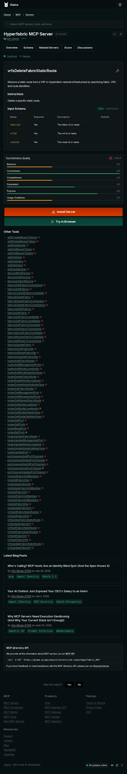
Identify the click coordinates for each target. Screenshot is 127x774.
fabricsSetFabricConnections (24, 340)
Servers (30, 14)
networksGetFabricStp (20, 348)
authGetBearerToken (19, 249)
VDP (88, 712)
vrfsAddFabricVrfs (18, 516)
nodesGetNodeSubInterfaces (24, 416)
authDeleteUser (16, 245)
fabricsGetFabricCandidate (23, 316)
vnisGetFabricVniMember (22, 496)
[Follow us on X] (122, 765)
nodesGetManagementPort (23, 392)
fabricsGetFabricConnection (23, 324)
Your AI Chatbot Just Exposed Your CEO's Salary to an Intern (48, 591)
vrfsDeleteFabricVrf (19, 523)
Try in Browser (66, 221)
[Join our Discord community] (112, 765)
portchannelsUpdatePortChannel (26, 472)
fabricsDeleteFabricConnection (25, 301)
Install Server (66, 211)
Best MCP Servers (14, 721)
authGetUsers (15, 261)
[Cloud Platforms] (114, 34)
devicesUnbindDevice (20, 281)
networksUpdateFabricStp (22, 356)
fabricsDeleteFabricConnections (26, 304)
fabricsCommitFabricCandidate (25, 292)
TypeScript (12, 56)
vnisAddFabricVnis (18, 480)
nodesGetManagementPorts (23, 396)
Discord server (101, 666)
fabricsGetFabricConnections (24, 328)
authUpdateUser (16, 269)
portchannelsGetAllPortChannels (26, 464)
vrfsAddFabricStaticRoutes (23, 511)
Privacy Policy (94, 707)
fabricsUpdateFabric (19, 344)
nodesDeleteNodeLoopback (24, 380)
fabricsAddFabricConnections (24, 285)
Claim (23, 38)
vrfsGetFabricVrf (17, 535)
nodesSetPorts (16, 432)
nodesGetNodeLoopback (22, 404)
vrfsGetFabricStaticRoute (22, 527)
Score (68, 47)
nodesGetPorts (16, 424)
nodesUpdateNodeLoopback (24, 444)
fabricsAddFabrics (18, 289)
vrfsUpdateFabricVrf (19, 547)
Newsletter (10, 749)
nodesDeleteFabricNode (21, 376)
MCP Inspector (53, 721)
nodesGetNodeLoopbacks (22, 408)
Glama (7, 14)
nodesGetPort (15, 420)
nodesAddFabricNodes (21, 360)
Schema (28, 47)
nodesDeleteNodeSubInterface (25, 384)
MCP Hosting (52, 716)
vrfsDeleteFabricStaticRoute (23, 519)
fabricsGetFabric (17, 312)
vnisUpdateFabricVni (19, 507)
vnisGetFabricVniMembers (22, 499)
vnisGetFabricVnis (17, 504)
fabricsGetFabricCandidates (23, 320)
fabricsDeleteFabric (19, 296)
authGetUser (14, 257)
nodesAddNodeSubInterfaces (24, 372)
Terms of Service (95, 702)
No (79, 684)
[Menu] (120, 4)
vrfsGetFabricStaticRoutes (22, 531)
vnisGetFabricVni (17, 492)
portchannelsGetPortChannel (24, 468)
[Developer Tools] (120, 34)
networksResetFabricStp (21, 352)
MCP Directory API (55, 707)
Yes (69, 684)
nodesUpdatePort (17, 452)
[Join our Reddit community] (117, 765)
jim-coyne (13, 38)
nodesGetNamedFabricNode (24, 400)
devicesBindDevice (18, 273)
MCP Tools (10, 716)
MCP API (70, 653)
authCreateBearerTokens (22, 237)
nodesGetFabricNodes (20, 388)
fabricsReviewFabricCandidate (25, 336)
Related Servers (49, 47)
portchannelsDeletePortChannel (26, 460)
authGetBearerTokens (20, 253)
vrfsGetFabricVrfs (17, 539)
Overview (12, 47)
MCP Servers (11, 702)
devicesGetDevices (19, 277)
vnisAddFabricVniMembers (23, 476)
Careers (8, 740)
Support (8, 736)
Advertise (9, 754)
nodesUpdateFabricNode (22, 436)
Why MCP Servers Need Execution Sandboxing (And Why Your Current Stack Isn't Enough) (38, 618)
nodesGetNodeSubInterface (23, 412)
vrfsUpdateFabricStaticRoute (24, 543)
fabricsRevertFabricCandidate (25, 332)
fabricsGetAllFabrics (19, 308)
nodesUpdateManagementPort (25, 440)
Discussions (85, 47)
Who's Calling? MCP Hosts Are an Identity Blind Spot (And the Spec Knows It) (59, 565)
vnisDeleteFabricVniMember (24, 488)
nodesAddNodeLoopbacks (23, 368)
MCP (18, 14)
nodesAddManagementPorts (24, 364)
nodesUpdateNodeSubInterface (26, 448)
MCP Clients (10, 712)
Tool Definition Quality (18, 158)
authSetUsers (15, 265)
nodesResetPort (16, 428)
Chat (47, 702)
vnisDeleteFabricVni (19, 484)
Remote (26, 56)
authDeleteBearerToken (21, 241)
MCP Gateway (53, 712)
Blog (6, 745)
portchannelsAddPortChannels (25, 456)
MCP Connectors (13, 707)
